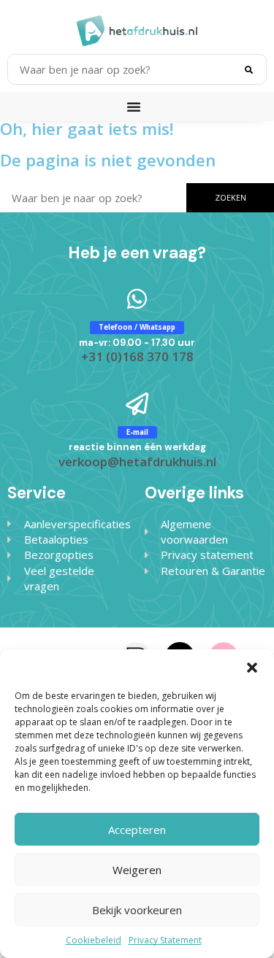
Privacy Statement (165, 940)
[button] (252, 667)
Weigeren (137, 869)
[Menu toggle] (137, 106)
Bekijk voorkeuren (137, 910)
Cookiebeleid (93, 940)
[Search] (248, 69)
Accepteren (137, 829)
